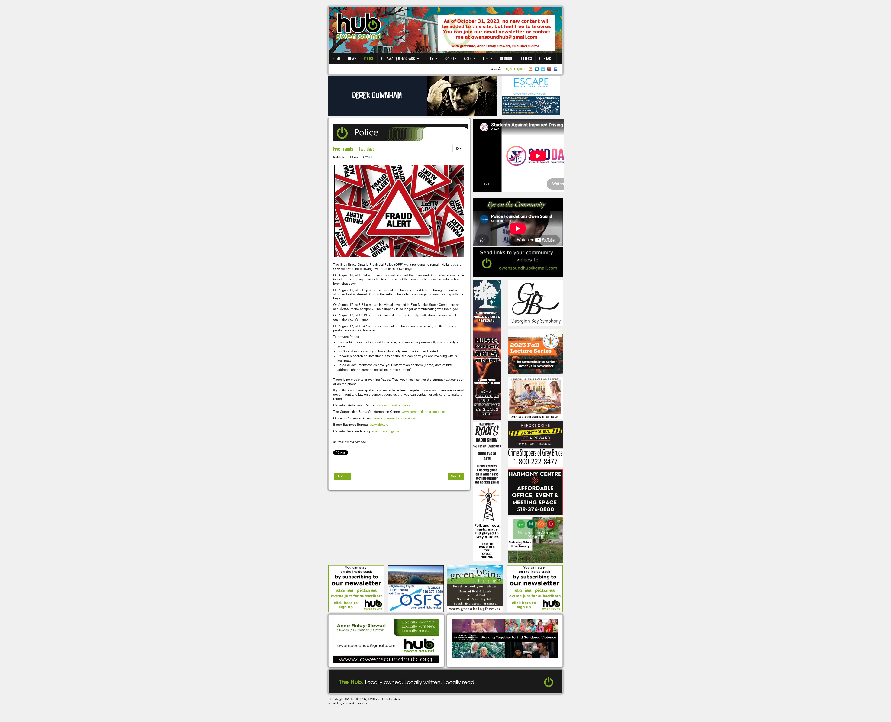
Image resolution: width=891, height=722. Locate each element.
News (352, 58)
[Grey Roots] (535, 351)
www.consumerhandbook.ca (394, 418)
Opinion (506, 58)
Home (336, 58)
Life (485, 58)
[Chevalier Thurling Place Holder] (412, 96)
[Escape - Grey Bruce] (531, 86)
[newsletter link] (356, 588)
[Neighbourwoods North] (535, 540)
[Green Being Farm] (475, 588)
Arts (467, 58)
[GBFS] (487, 350)
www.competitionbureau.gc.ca (424, 411)
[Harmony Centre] (535, 492)
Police (369, 58)
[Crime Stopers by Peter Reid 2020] (535, 444)
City (429, 58)
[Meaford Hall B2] (531, 105)
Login (508, 69)
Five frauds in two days (354, 148)
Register (519, 69)
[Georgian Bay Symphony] (535, 303)
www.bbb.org (379, 424)
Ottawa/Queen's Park (398, 58)
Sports (450, 58)
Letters (526, 58)
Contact (546, 58)
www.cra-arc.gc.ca (385, 431)
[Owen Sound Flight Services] (416, 588)
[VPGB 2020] (505, 638)
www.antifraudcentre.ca (393, 405)
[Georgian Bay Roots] (487, 491)
